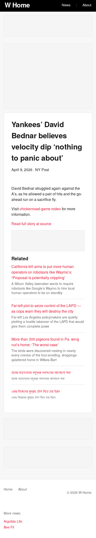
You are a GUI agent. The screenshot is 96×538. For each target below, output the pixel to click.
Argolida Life (13, 521)
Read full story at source (31, 223)
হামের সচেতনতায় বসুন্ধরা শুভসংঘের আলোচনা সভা (41, 372)
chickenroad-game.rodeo (40, 208)
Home (8, 489)
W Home (17, 5)
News (66, 4)
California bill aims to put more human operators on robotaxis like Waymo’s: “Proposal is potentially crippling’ (42, 272)
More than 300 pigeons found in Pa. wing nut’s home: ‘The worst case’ (45, 341)
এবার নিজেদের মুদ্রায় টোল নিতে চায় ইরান (35, 391)
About (86, 4)
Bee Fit (9, 527)
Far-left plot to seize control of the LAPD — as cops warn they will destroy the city (46, 308)
